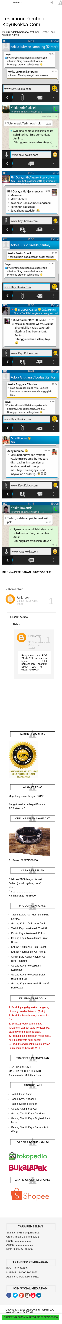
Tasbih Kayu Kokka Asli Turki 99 (29, 928)
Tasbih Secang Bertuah (24, 1103)
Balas (16, 624)
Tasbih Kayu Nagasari (23, 1099)
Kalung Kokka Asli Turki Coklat (28, 947)
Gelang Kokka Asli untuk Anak (28, 923)
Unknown (23, 597)
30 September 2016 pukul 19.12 (35, 645)
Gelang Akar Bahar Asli (24, 1108)
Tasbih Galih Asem (21, 1094)
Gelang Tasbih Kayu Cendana (28, 1113)
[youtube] (33, 1296)
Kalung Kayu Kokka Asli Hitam (28, 952)
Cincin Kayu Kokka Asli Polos (28, 933)
